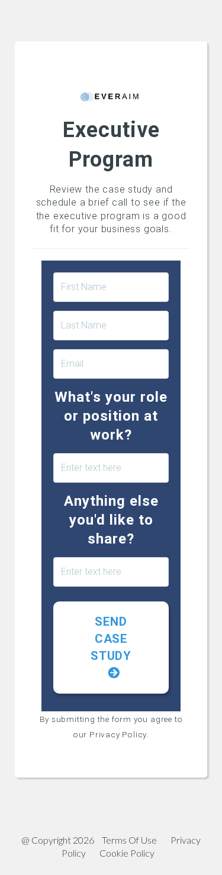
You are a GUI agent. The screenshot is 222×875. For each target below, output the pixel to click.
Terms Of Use (129, 839)
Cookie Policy (127, 852)
